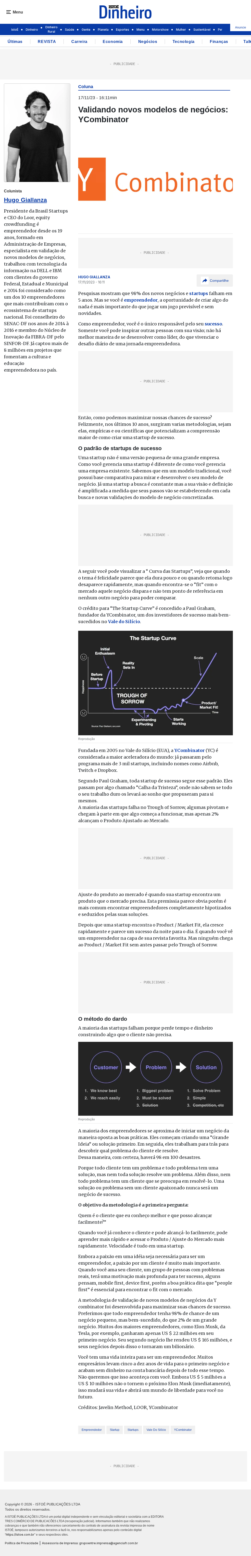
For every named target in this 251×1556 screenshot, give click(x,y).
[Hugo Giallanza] (37, 132)
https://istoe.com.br (20, 1534)
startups (132, 1430)
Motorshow (160, 29)
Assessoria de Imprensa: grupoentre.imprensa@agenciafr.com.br (90, 1543)
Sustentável (202, 29)
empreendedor (92, 1430)
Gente (86, 29)
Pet (220, 29)
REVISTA (47, 42)
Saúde (69, 29)
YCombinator (183, 1430)
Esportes (122, 29)
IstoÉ (14, 29)
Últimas (15, 42)
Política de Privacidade (21, 1543)
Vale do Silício (156, 1430)
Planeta (103, 29)
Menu (141, 29)
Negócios (147, 42)
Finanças (219, 42)
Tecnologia (184, 42)
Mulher (181, 29)
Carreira (79, 42)
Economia (113, 42)
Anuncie (240, 27)
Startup (114, 1430)
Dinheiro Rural (51, 29)
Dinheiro (32, 29)
